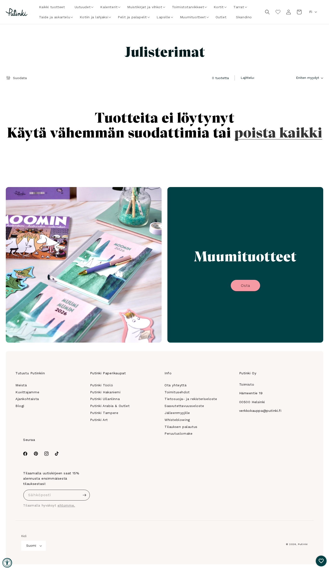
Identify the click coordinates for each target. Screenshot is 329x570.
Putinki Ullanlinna (105, 399)
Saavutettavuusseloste (184, 406)
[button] (83, 7)
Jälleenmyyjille (177, 413)
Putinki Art (99, 420)
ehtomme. (66, 505)
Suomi (31, 545)
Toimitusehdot (177, 392)
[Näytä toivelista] (278, 12)
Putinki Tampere (104, 413)
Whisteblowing (177, 420)
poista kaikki (278, 132)
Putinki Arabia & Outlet (110, 406)
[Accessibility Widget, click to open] (7, 563)
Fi (310, 12)
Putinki (303, 544)
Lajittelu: (248, 78)
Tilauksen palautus (180, 427)
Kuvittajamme (27, 392)
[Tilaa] (84, 495)
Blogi (19, 406)
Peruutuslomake (178, 433)
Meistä (21, 385)
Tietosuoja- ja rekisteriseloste (190, 399)
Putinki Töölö (101, 385)
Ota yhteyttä (175, 385)
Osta (245, 285)
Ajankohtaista (27, 399)
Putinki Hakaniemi (105, 392)
